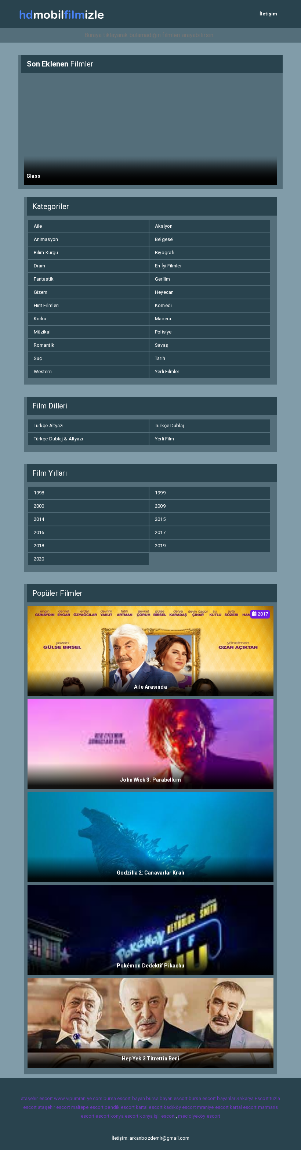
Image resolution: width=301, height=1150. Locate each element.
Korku (40, 318)
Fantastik (44, 279)
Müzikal (42, 332)
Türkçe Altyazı (49, 425)
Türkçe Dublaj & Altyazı (58, 438)
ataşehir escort (37, 1098)
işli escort (164, 1116)
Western (43, 371)
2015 (160, 519)
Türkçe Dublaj (169, 425)
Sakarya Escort (252, 1098)
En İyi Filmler (168, 265)
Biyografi (164, 252)
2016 (39, 532)
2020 (39, 559)
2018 (39, 545)
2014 (39, 519)
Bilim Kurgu (46, 252)
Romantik (44, 345)
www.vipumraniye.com (78, 1098)
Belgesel (164, 239)
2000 (39, 506)
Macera (163, 318)
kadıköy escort (180, 1107)
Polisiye (163, 332)
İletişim (268, 14)
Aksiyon (164, 226)
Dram (39, 265)
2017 (160, 532)
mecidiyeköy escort (199, 1116)
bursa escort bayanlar (212, 1098)
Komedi (163, 305)
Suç (38, 358)
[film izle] (61, 14)
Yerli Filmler (167, 371)
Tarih (160, 358)
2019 (160, 545)
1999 (160, 492)
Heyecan (164, 292)
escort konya (109, 1116)
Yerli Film (164, 438)
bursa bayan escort (167, 1098)
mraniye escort (213, 1107)
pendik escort (119, 1107)
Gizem (41, 292)
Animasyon (46, 239)
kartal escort (149, 1107)
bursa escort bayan (124, 1098)
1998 (39, 492)
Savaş (161, 345)
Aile (38, 226)
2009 (160, 506)
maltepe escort (87, 1107)
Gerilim (162, 279)
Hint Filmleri (46, 305)
